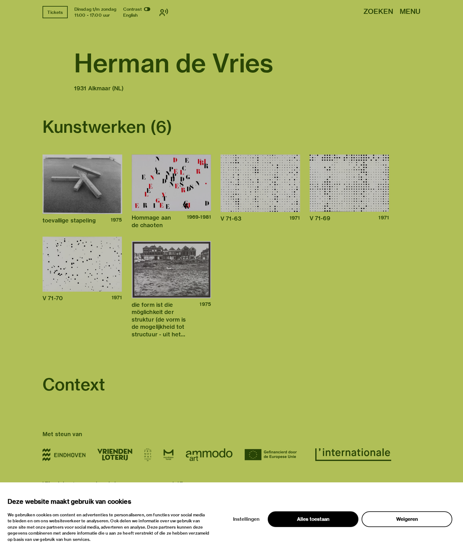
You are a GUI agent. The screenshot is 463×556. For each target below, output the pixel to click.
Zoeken (378, 12)
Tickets (55, 12)
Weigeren (407, 519)
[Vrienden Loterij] (115, 454)
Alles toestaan (313, 519)
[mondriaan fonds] (168, 454)
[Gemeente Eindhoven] (64, 454)
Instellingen (246, 519)
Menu (410, 12)
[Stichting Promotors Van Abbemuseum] (147, 454)
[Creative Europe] (274, 454)
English (130, 15)
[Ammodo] (209, 454)
